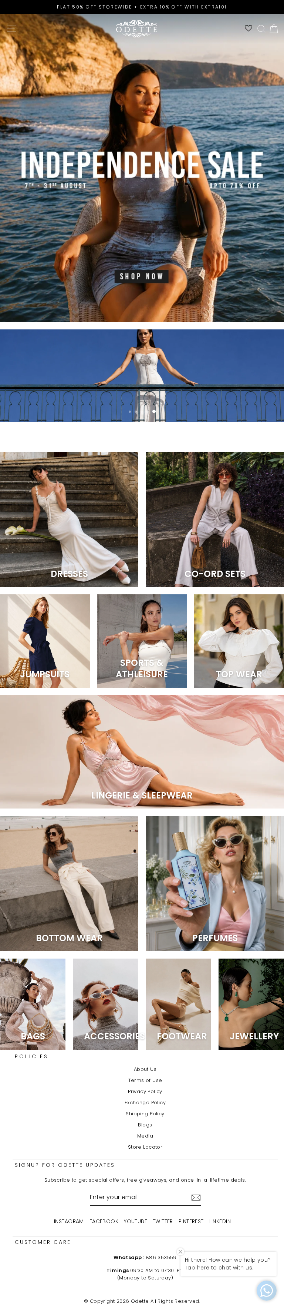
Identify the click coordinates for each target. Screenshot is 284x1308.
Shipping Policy (145, 1113)
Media (145, 1135)
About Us (145, 1069)
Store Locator (145, 1147)
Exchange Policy (145, 1102)
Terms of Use (145, 1080)
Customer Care (43, 1242)
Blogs (145, 1124)
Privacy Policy (145, 1091)
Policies (32, 1056)
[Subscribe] (196, 1197)
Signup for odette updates (65, 1165)
